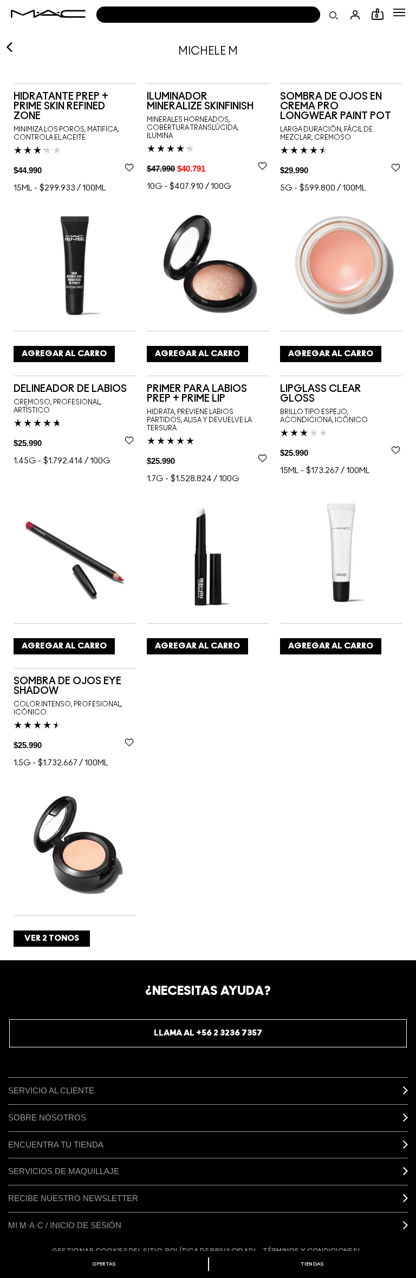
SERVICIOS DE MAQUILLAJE (63, 1171)
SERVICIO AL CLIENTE (51, 1090)
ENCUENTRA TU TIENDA (55, 1144)
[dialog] (75, 106)
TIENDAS (312, 1264)
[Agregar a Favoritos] (129, 167)
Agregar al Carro (64, 354)
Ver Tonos (51, 938)
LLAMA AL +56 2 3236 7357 (208, 1033)
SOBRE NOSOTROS (47, 1117)
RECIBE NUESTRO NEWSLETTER (73, 1198)
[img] (75, 264)
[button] (399, 12)
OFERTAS (103, 1264)
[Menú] (399, 12)
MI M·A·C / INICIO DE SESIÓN (64, 1225)
